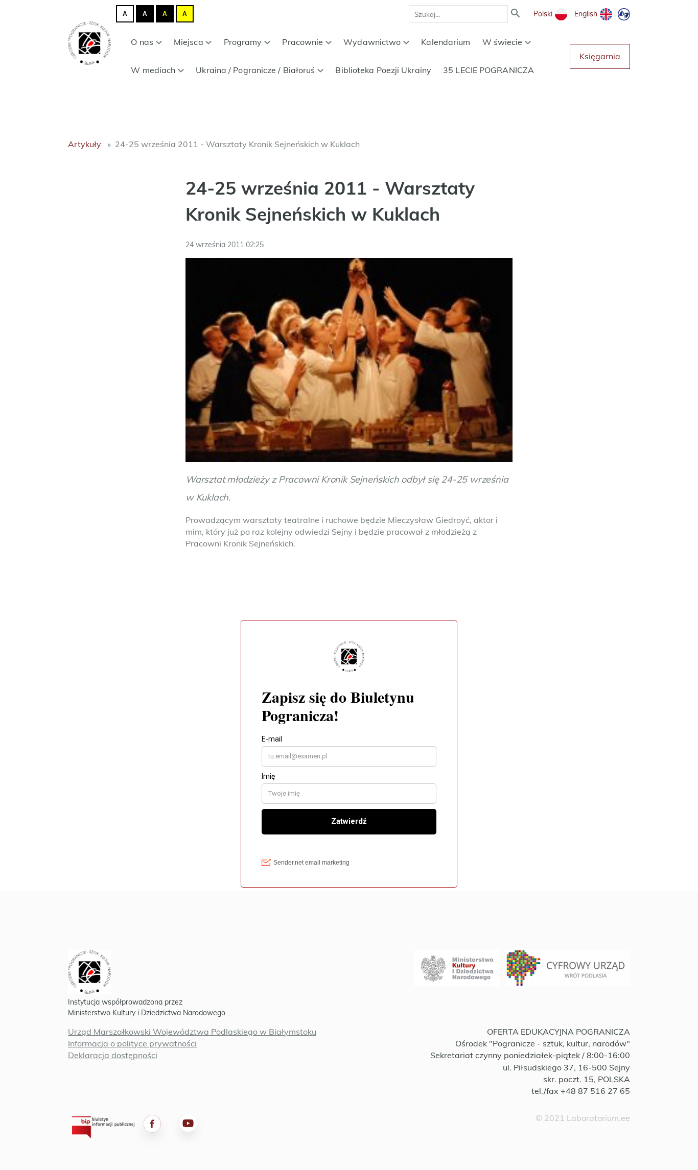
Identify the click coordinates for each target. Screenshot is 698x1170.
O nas (142, 42)
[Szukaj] (515, 14)
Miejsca (188, 42)
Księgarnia (599, 56)
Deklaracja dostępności (112, 1055)
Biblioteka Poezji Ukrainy (383, 70)
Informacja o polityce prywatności (132, 1043)
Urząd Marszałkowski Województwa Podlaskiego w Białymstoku (192, 1031)
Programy (243, 42)
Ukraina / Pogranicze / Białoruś (255, 70)
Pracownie (302, 42)
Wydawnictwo (372, 42)
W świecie (502, 42)
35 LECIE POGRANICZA (488, 70)
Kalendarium (445, 42)
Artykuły (84, 144)
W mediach (153, 70)
